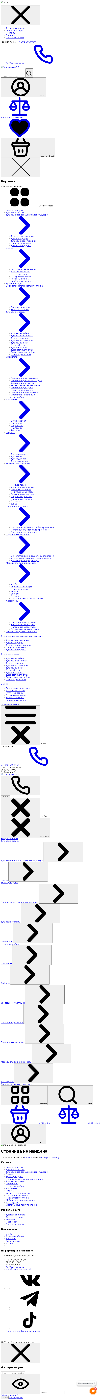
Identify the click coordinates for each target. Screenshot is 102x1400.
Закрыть (5, 797)
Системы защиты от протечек (16, 1084)
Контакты (11, 33)
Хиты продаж (13, 1241)
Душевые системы (11, 922)
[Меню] (20, 715)
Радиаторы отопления (13, 1042)
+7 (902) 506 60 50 (27, 42)
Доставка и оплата (15, 28)
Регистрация (16, 1397)
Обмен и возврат (15, 30)
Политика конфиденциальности (23, 1331)
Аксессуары (7, 1081)
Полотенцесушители (12, 1022)
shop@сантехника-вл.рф (18, 1269)
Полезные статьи (15, 37)
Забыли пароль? (9, 1395)
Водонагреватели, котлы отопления (20, 902)
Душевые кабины (10, 841)
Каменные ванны (10, 704)
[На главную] (10, 67)
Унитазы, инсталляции (13, 1003)
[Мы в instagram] (29, 1329)
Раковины (6, 963)
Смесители (7, 941)
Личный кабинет (15, 1236)
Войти (9, 1234)
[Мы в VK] (29, 1288)
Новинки (11, 1238)
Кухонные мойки (10, 944)
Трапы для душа (9, 883)
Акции (9, 1243)
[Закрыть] (20, 735)
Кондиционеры (9, 838)
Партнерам (12, 35)
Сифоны (5, 983)
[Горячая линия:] (20, 785)
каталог (28, 1157)
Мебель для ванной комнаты (16, 1062)
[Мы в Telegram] (29, 1307)
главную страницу (49, 1157)
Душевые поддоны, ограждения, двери (22, 860)
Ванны (4, 880)
